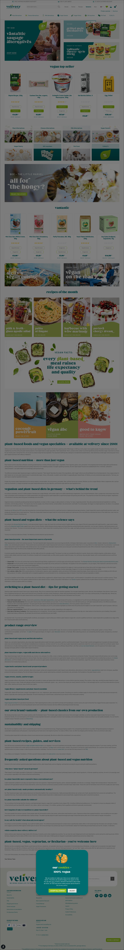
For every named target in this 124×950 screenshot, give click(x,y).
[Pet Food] (76, 152)
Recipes (80, 6)
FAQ (87, 749)
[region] (62, 95)
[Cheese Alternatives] (47, 134)
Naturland (57, 631)
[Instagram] (105, 895)
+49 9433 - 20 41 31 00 (42, 927)
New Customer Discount (42, 900)
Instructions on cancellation (14, 909)
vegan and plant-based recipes (34, 745)
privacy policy (63, 885)
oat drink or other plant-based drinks (44, 600)
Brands (66, 6)
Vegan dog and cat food (11, 703)
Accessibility (68, 914)
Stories (73, 6)
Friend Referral (40, 903)
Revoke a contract (113, 940)
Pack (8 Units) (15, 106)
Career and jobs (11, 906)
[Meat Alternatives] (18, 134)
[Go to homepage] (13, 7)
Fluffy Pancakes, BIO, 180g (62, 237)
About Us (9, 895)
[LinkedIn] (109, 895)
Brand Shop (29, 718)
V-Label (29, 631)
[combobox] (41, 7)
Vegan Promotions (41, 906)
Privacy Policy (69, 909)
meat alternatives (64, 603)
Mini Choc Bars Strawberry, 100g (38, 238)
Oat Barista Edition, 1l (85, 95)
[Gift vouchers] (47, 152)
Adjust (72, 891)
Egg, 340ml (108, 95)
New (95, 6)
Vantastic (88, 6)
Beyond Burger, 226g (15, 95)
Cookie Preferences (70, 912)
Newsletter (39, 898)
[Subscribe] (112, 879)
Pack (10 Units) (15, 248)
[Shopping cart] (115, 7)
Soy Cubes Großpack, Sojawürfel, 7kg (108, 238)
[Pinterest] (101, 895)
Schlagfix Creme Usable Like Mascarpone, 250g (62, 96)
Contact (38, 895)
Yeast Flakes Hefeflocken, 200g (85, 238)
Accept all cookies (57, 891)
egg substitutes (96, 670)
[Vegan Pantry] (18, 152)
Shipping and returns (12, 903)
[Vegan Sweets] (105, 134)
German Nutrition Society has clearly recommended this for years (100, 561)
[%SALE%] (105, 152)
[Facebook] (96, 895)
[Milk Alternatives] (76, 134)
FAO (14, 510)
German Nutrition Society (20, 524)
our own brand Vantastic (87, 646)
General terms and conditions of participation (73, 899)
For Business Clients (12, 912)
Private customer (105, 11)
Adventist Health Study (17, 526)
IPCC (20, 510)
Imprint (67, 906)
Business (115, 11)
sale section (52, 754)
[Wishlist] (107, 7)
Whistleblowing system (71, 903)
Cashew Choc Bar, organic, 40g (39, 96)
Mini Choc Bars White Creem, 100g (15, 238)
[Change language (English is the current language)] (101, 7)
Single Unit (15, 111)
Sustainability (10, 898)
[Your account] (111, 7)
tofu (96, 543)
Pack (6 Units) (62, 106)
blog (52, 747)
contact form (60, 749)
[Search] (59, 7)
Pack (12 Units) (39, 106)
